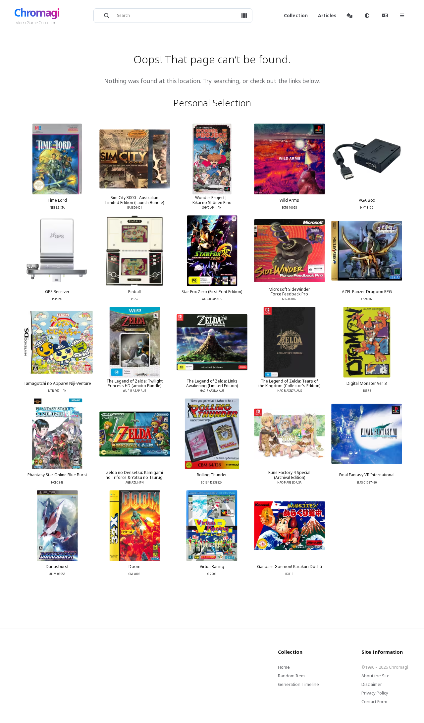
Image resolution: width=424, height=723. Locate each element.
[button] (244, 15)
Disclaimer (371, 684)
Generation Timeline (298, 684)
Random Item (291, 676)
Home (284, 667)
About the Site (375, 676)
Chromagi (36, 12)
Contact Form (374, 701)
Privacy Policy (374, 693)
